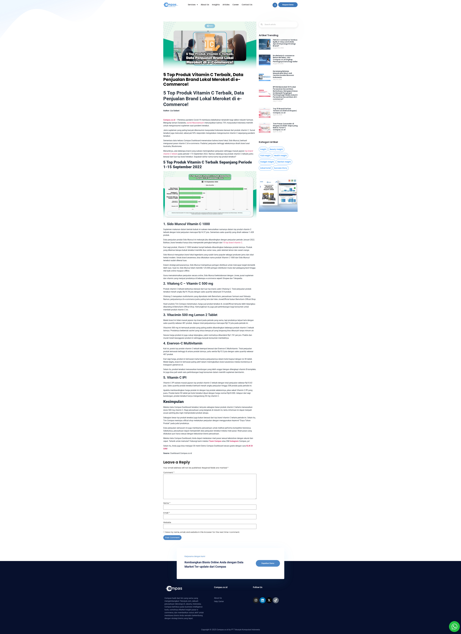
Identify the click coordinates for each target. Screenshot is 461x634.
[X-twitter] (269, 600)
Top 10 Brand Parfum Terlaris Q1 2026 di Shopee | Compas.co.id (285, 110)
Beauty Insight (276, 149)
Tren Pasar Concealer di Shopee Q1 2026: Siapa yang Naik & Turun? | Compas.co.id (285, 126)
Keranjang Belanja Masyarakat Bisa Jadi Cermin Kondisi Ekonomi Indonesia (283, 74)
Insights (216, 4)
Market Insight (284, 161)
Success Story (280, 168)
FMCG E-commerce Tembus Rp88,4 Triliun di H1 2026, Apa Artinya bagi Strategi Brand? (285, 43)
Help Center (219, 601)
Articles (226, 4)
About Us (205, 4)
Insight (263, 149)
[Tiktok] (276, 600)
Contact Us (247, 4)
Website (167, 522)
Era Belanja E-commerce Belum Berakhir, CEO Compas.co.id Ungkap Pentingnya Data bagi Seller (285, 58)
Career (235, 4)
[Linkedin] (263, 600)
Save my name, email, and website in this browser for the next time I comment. (202, 532)
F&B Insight (265, 155)
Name (166, 503)
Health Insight (280, 155)
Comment (168, 472)
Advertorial (265, 168)
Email (166, 513)
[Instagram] (256, 600)
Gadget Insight (267, 161)
